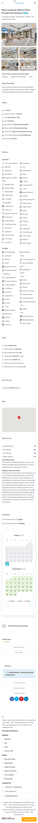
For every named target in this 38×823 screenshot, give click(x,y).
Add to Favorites (20, 683)
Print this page (20, 693)
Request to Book (29, 819)
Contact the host (19, 647)
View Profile (19, 652)
